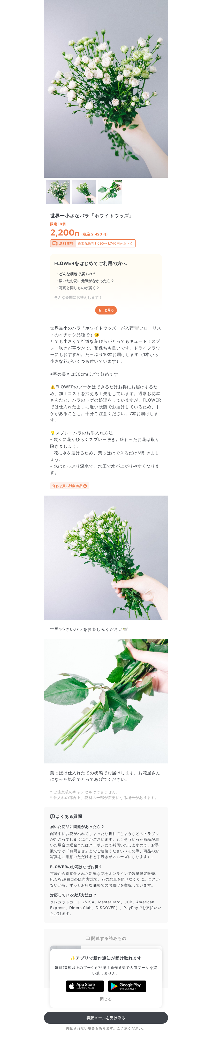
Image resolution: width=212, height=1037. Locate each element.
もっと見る (106, 310)
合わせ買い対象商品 (67, 486)
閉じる (106, 999)
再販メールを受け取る (106, 1018)
